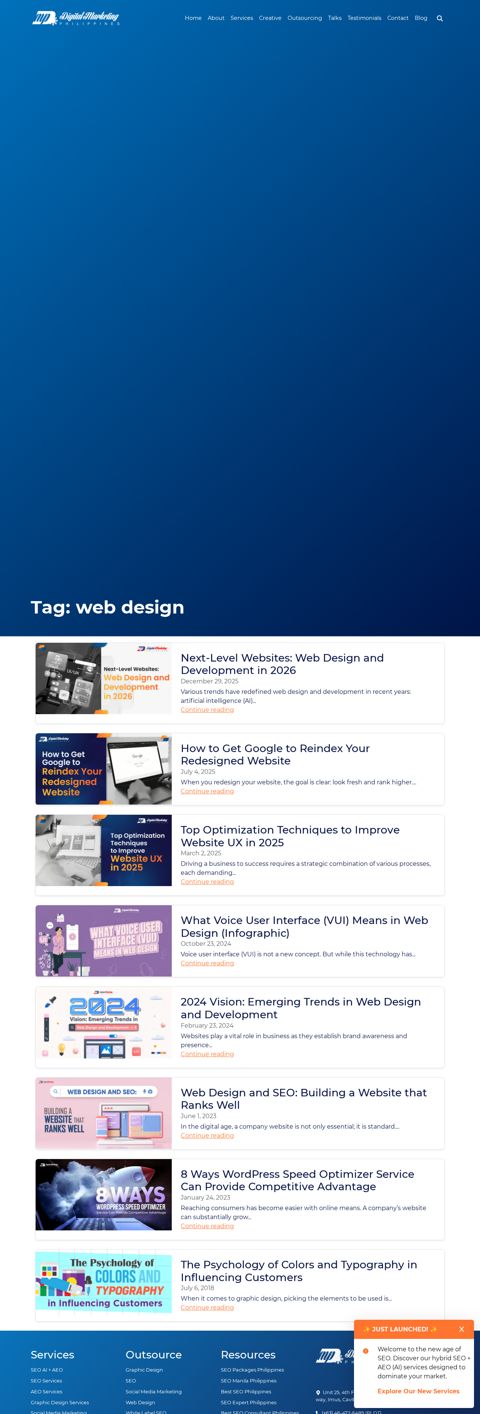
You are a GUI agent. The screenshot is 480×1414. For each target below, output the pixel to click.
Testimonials (364, 18)
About (216, 18)
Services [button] (242, 18)
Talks (335, 18)
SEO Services (46, 1381)
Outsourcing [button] (305, 18)
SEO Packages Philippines (252, 1370)
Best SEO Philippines (246, 1391)
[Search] (440, 18)
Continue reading (207, 709)
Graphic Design (144, 1370)
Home (193, 18)
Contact (398, 18)
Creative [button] (270, 18)
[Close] (461, 1329)
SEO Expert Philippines (248, 1402)
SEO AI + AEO (47, 1370)
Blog (421, 18)
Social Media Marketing (154, 1391)
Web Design (140, 1402)
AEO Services (46, 1391)
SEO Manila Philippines (248, 1381)
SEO (131, 1381)
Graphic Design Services (60, 1402)
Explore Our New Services (419, 1391)
